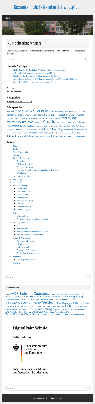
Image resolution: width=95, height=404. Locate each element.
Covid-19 (17, 149)
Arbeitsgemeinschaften (26, 259)
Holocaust (81, 122)
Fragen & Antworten (21, 238)
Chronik (16, 146)
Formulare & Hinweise (26, 241)
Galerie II (17, 182)
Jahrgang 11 (37, 126)
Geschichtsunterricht (68, 122)
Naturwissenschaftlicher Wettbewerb (32, 231)
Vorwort (16, 155)
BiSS (19, 225)
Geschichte (51, 121)
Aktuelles (21, 161)
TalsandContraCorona (63, 133)
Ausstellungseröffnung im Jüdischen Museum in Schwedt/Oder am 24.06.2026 (45, 79)
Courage (58, 398)
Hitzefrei (20, 244)
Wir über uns (22, 173)
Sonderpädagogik (24, 210)
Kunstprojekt (58, 126)
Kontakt (16, 263)
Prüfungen (33, 129)
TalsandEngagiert (16, 136)
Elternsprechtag (76, 114)
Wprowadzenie (23, 216)
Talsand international (38, 136)
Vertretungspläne (20, 179)
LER (74, 125)
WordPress (46, 398)
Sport (19, 132)
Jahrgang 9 (17, 125)
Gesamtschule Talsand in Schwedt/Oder (47, 7)
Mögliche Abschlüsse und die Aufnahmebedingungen (38, 170)
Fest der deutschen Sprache (48, 118)
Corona (76, 112)
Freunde (38, 121)
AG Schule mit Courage (30, 111)
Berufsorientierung (55, 112)
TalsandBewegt (46, 132)
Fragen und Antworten (26, 167)
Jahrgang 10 (27, 126)
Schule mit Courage (50, 129)
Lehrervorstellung (24, 191)
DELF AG (82, 112)
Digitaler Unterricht (25, 164)
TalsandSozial (58, 135)
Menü (7, 18)
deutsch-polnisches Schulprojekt (30, 234)
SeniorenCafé (80, 129)
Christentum (68, 112)
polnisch (25, 129)
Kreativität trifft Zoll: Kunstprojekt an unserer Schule (34, 82)
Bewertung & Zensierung (27, 250)
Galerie (20, 204)
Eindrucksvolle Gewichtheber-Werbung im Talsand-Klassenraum (39, 70)
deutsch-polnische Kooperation (53, 114)
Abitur (9, 112)
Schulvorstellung (20, 185)
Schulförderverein (20, 152)
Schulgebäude (22, 197)
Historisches (22, 188)
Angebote (17, 256)
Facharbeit (24, 118)
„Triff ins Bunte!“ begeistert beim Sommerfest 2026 (34, 73)
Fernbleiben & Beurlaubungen (29, 253)
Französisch (68, 118)
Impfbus (9, 126)
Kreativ (45, 126)
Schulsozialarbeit (24, 207)
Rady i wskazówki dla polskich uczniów (32, 219)
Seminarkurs (69, 129)
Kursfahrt (67, 126)
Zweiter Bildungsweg (22, 158)
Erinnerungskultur (14, 118)
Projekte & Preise (20, 222)
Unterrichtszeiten (78, 136)
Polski (15, 213)
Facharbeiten (33, 118)
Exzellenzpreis (23, 228)
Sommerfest (11, 133)
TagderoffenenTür (30, 132)
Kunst (50, 126)
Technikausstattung (25, 200)
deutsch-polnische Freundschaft (22, 114)
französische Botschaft (20, 121)
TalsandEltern (77, 133)
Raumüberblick (23, 195)
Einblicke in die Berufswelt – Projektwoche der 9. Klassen (36, 76)
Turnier (68, 136)
